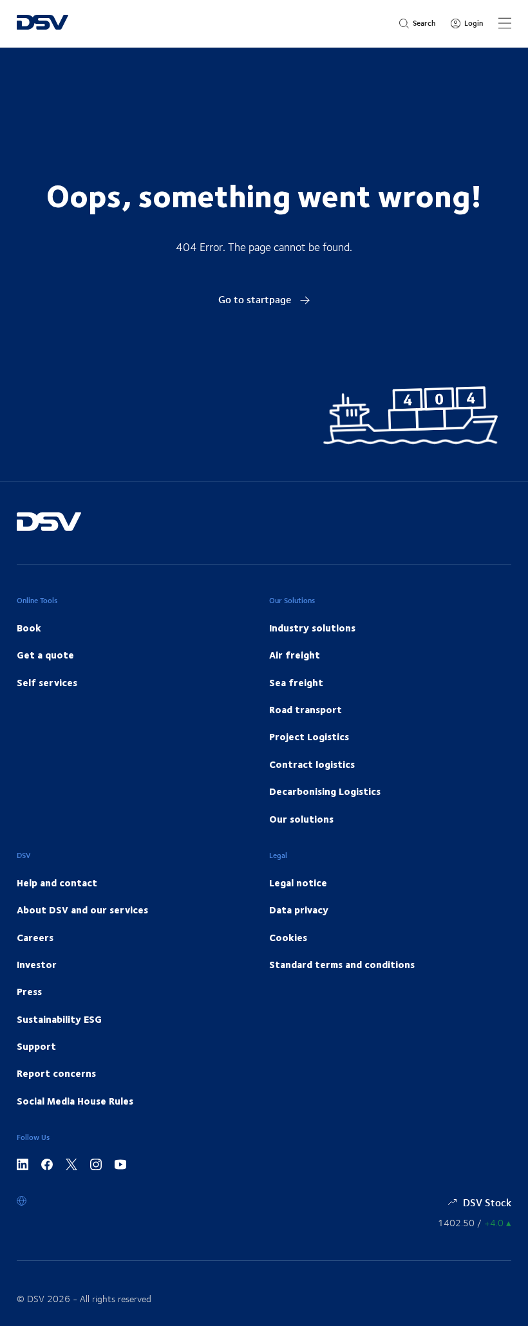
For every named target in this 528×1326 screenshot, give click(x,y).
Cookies (288, 937)
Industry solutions (312, 627)
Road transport (305, 709)
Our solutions (301, 818)
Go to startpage (256, 299)
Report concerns (56, 1073)
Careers (35, 937)
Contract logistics (312, 764)
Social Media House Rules (75, 1100)
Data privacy (298, 909)
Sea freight (296, 682)
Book (29, 627)
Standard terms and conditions (342, 964)
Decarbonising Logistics (325, 791)
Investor (37, 964)
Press (29, 991)
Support (36, 1046)
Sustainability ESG (59, 1019)
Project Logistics (309, 736)
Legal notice (298, 882)
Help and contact (57, 882)
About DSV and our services (82, 909)
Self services (47, 682)
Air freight (294, 654)
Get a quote (45, 654)
